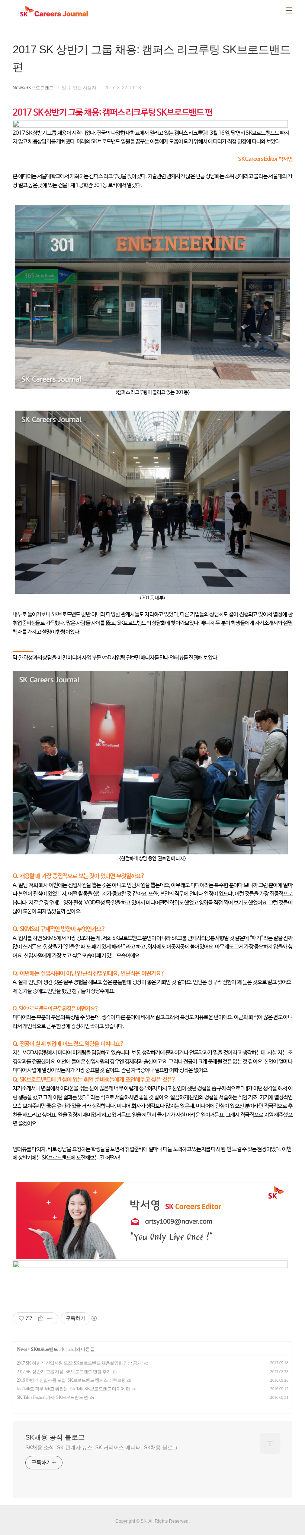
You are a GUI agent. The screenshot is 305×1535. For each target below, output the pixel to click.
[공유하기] (40, 1318)
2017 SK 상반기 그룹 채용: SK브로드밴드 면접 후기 (64, 1371)
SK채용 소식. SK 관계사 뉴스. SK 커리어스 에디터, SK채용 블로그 (101, 1447)
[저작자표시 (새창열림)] (93, 1318)
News (22, 1349)
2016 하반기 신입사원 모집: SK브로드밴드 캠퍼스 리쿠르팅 (71, 1380)
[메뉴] (289, 10)
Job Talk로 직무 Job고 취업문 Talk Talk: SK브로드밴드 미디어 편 (73, 1388)
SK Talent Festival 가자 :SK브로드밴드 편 (52, 1397)
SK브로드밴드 (44, 1349)
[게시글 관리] (50, 1318)
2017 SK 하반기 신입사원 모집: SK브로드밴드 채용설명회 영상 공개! (79, 1363)
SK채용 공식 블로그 (55, 1437)
